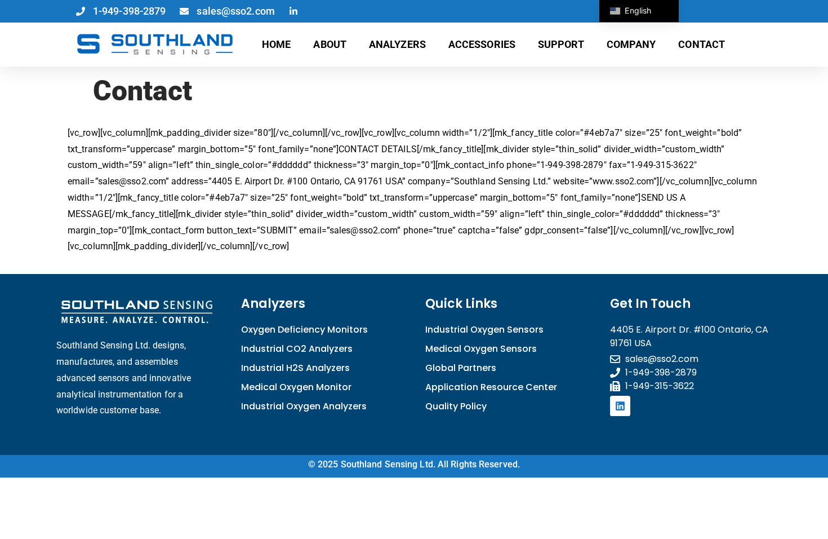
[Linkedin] (620, 406)
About (329, 44)
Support (561, 44)
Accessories (481, 44)
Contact (701, 44)
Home (276, 44)
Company (631, 44)
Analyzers (397, 44)
